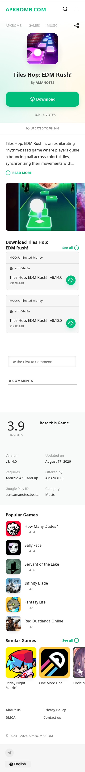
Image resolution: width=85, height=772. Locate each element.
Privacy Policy (54, 710)
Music (50, 494)
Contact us (52, 717)
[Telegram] (9, 753)
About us (13, 710)
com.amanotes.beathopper (23, 494)
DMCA (11, 717)
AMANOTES (54, 478)
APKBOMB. (26, 9)
